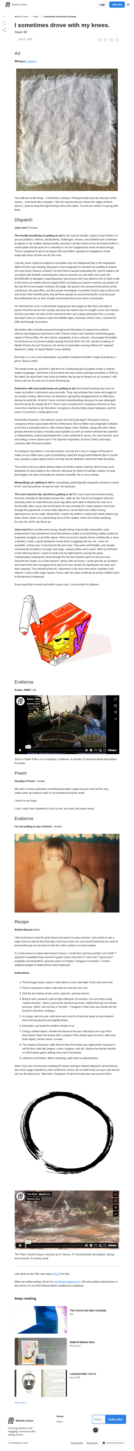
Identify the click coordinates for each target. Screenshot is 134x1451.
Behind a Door (21, 16)
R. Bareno (31, 61)
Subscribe (117, 4)
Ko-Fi (57, 1273)
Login (102, 4)
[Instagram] (95, 1430)
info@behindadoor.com (67, 1281)
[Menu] (128, 4)
